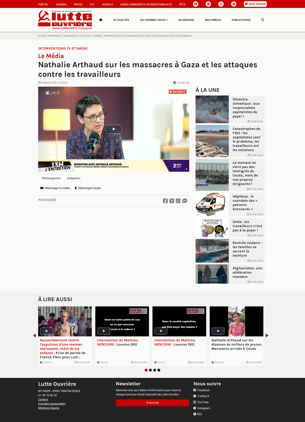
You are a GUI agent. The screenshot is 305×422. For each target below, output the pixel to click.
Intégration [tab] (73, 178)
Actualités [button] (121, 20)
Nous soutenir (257, 3)
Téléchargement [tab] (51, 178)
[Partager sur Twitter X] (171, 201)
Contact (43, 399)
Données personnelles (51, 403)
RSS (199, 414)
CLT (92, 4)
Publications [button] (241, 20)
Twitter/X (203, 396)
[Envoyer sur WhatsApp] (178, 201)
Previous (33, 335)
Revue (78, 4)
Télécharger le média (57, 188)
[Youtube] (221, 4)
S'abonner (152, 402)
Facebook (203, 390)
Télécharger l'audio (89, 188)
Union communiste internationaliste (146, 4)
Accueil (42, 35)
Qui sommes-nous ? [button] (154, 20)
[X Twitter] (208, 4)
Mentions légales (48, 408)
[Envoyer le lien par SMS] (184, 201)
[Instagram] (233, 4)
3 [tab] (154, 370)
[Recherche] (262, 19)
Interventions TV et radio (77, 35)
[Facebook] (195, 4)
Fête (182, 4)
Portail (43, 4)
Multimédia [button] (213, 20)
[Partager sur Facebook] (165, 201)
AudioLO (107, 4)
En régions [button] (186, 20)
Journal (61, 4)
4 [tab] (158, 370)
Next (268, 335)
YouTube (202, 402)
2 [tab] (150, 370)
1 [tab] (146, 370)
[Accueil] (100, 19)
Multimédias (54, 35)
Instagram (203, 408)
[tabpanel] (113, 188)
